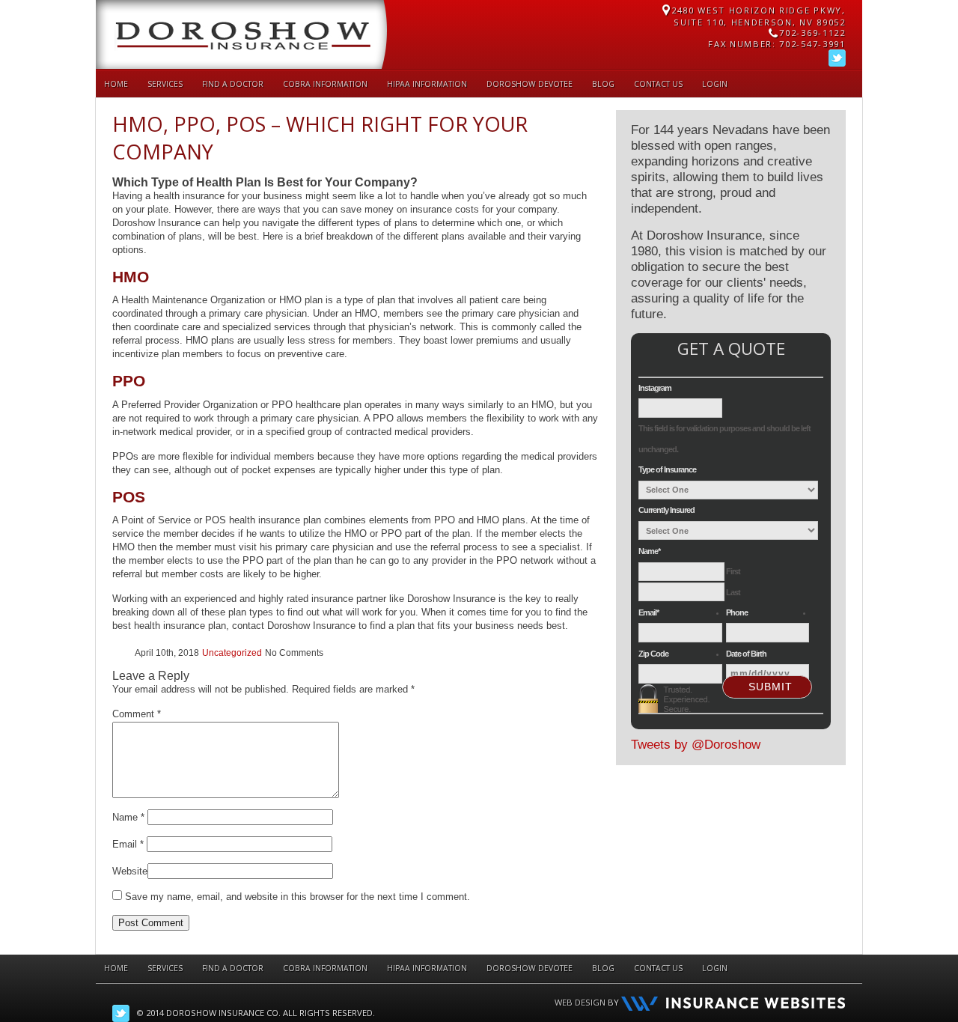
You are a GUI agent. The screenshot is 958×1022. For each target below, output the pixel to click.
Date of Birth (746, 653)
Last (733, 592)
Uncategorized (232, 653)
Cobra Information (325, 84)
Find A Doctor (232, 84)
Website (129, 871)
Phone (737, 612)
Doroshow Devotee (529, 84)
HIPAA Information (427, 84)
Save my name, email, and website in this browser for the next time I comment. (297, 896)
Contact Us (658, 84)
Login (714, 84)
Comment (136, 714)
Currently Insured (666, 509)
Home (116, 84)
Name (128, 817)
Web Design (580, 1002)
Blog (603, 84)
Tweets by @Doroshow (695, 744)
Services (165, 84)
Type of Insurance (667, 469)
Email (128, 844)
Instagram (654, 387)
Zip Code (653, 653)
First (733, 571)
